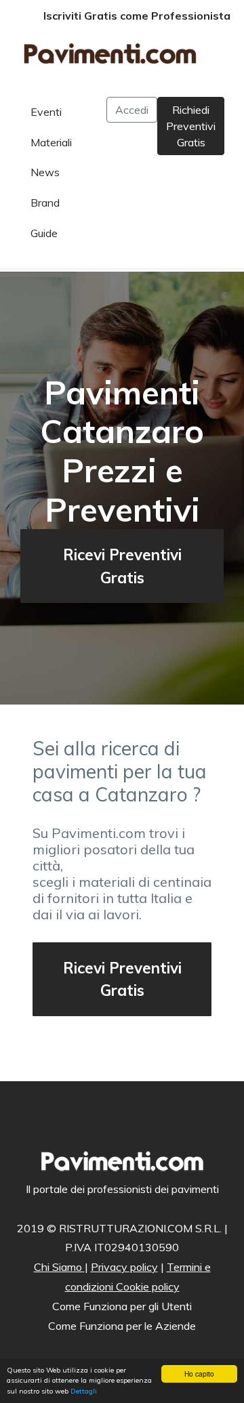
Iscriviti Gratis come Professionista (136, 15)
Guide (44, 233)
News (45, 172)
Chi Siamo (59, 1267)
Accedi (131, 110)
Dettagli (83, 1391)
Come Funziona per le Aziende (122, 1326)
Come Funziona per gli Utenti (122, 1306)
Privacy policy (124, 1267)
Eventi (46, 112)
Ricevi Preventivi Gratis (122, 566)
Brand (45, 202)
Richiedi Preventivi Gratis (191, 126)
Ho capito (199, 1373)
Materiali (51, 142)
